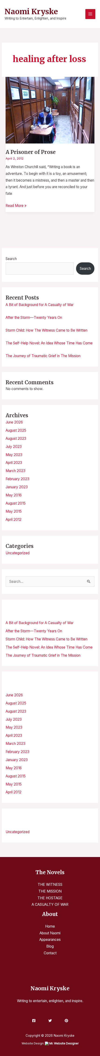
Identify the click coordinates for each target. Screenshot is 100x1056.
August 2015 (16, 503)
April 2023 (14, 462)
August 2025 (16, 430)
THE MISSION (50, 891)
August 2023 (16, 438)
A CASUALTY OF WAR (50, 904)
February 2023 (17, 479)
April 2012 (13, 519)
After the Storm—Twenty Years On (34, 317)
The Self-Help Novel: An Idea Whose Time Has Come (49, 343)
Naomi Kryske (31, 11)
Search (11, 259)
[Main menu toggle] (90, 14)
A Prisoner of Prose (31, 152)
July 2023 (14, 446)
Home (50, 926)
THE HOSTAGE (50, 898)
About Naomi (50, 933)
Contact (50, 953)
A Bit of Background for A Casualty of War (39, 305)
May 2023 (14, 455)
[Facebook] (34, 1020)
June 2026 (14, 422)
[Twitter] (50, 1020)
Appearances (50, 939)
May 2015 (14, 511)
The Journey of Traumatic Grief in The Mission (43, 356)
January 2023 (17, 487)
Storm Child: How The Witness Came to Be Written (46, 330)
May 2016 (14, 495)
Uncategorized (18, 553)
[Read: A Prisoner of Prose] (50, 110)
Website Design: (50, 1043)
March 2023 (15, 471)
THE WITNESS (50, 884)
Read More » (16, 205)
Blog (50, 946)
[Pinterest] (66, 1020)
